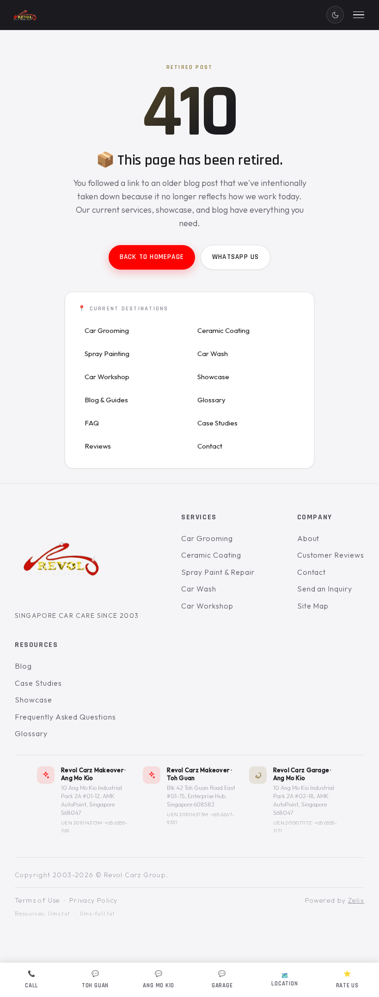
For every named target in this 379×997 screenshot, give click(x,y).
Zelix (356, 900)
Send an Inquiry (324, 589)
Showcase (213, 376)
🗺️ (284, 979)
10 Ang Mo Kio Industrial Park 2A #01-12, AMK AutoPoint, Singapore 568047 (91, 800)
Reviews (98, 446)
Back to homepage (152, 256)
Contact (209, 446)
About (308, 538)
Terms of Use (37, 900)
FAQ (92, 422)
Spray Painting (107, 353)
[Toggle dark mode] (335, 15)
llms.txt (59, 914)
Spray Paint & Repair (218, 572)
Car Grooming (107, 330)
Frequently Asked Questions (65, 716)
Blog (23, 666)
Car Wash (212, 353)
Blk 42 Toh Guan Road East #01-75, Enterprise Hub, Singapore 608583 (201, 796)
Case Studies (217, 422)
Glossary (211, 399)
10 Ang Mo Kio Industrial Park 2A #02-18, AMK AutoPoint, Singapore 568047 (303, 800)
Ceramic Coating (223, 330)
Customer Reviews (330, 555)
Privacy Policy (93, 900)
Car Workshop (107, 376)
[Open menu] (358, 15)
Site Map (313, 605)
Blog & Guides (106, 399)
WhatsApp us (235, 256)
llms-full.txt (98, 914)
